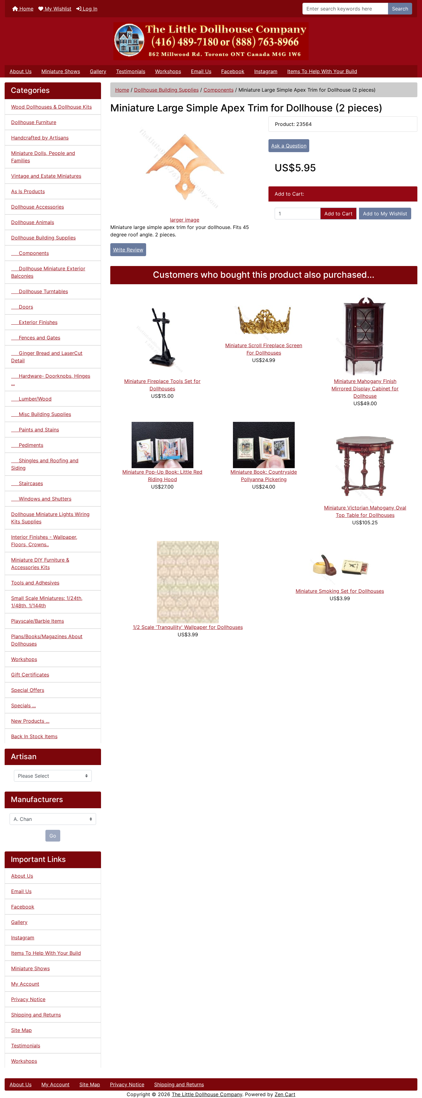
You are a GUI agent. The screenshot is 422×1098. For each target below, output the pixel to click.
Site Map (21, 1030)
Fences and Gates (35, 338)
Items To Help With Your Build (322, 71)
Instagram (265, 71)
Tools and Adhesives (35, 583)
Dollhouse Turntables (39, 291)
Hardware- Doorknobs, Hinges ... (50, 379)
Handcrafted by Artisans (40, 138)
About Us (21, 71)
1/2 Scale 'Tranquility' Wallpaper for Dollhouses (188, 627)
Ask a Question (288, 146)
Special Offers (27, 690)
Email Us (201, 71)
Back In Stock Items (34, 736)
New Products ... (30, 721)
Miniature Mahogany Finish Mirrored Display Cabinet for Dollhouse (365, 388)
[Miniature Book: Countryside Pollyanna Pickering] (264, 444)
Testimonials (130, 71)
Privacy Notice (28, 999)
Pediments (27, 445)
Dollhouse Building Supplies (166, 90)
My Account (25, 984)
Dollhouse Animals (32, 222)
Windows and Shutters (41, 499)
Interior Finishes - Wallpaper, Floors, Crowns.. (44, 540)
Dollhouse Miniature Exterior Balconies (48, 272)
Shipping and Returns (36, 1015)
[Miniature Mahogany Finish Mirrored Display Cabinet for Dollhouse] (365, 336)
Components (219, 90)
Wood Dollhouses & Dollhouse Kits (51, 107)
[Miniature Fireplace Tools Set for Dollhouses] (162, 336)
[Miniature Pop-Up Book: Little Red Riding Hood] (162, 444)
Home (25, 9)
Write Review (128, 250)
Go (52, 836)
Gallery (98, 71)
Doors (22, 307)
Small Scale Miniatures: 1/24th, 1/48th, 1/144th (46, 602)
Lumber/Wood (31, 399)
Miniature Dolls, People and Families (43, 157)
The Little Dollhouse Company (207, 1094)
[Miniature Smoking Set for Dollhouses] (340, 563)
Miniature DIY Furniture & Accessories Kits (40, 563)
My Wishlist (57, 9)
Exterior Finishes (34, 322)
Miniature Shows (60, 71)
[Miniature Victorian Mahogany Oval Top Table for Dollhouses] (365, 462)
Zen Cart (285, 1094)
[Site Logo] (211, 41)
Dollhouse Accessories (37, 207)
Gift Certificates (30, 675)
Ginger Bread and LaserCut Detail (46, 357)
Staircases (27, 483)
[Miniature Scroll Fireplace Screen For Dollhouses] (264, 318)
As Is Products (28, 191)
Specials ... (23, 705)
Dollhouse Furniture (33, 122)
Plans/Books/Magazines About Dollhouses (46, 640)
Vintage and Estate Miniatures (46, 176)
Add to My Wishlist (385, 213)
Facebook (232, 71)
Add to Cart (338, 213)
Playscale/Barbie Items (37, 621)
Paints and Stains (35, 429)
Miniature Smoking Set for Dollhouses (340, 591)
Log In (89, 9)
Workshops (168, 71)
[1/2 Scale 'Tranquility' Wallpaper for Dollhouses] (188, 582)
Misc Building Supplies (41, 414)
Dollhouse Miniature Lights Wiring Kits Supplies (50, 518)
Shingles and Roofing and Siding (44, 464)
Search (400, 9)
